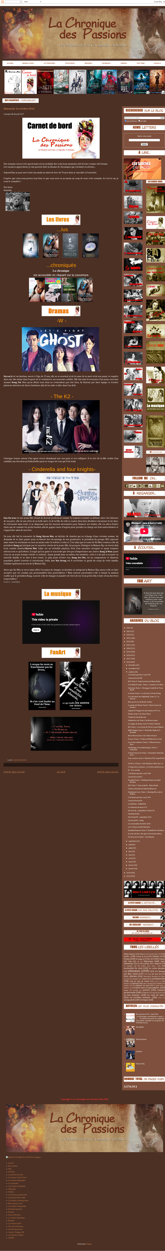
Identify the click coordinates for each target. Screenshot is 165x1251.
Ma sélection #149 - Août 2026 (147, 1014)
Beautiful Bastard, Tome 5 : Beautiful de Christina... (146, 830)
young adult (129, 1000)
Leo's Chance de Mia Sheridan (139, 827)
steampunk (144, 992)
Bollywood (143, 954)
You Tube (11, 1172)
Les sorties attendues (157, 968)
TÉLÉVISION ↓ (70, 63)
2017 (128, 659)
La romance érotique (15, 1235)
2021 (128, 645)
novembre (132, 668)
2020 (128, 648)
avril (130, 858)
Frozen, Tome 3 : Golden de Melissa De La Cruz (145, 739)
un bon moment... (132, 995)
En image (139, 959)
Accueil (61, 772)
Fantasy (162, 959)
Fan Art (150, 959)
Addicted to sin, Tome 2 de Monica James (143, 720)
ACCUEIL (10, 63)
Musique (162, 971)
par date (143, 121)
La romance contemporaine (18, 1200)
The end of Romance (15, 1226)
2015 (128, 873)
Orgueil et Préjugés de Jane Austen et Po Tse (144, 711)
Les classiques (13, 1183)
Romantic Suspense (15, 1209)
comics (144, 979)
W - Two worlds (134, 770)
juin (130, 851)
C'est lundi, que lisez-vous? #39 (139, 797)
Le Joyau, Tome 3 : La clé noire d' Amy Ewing (144, 693)
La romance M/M (14, 1223)
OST (145, 974)
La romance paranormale (17, 1195)
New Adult (133, 974)
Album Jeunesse (129, 954)
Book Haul (153, 954)
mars (131, 862)
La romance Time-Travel (17, 1177)
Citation (155, 956)
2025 (128, 631)
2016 (128, 662)
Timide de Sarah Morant (137, 717)
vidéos (160, 997)
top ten (160, 992)
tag (153, 992)
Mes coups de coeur (15, 1203)
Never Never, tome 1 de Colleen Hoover (142, 736)
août (130, 845)
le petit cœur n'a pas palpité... (147, 988)
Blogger (89, 1244)
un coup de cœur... (156, 995)
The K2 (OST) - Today (136, 820)
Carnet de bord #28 (135, 678)
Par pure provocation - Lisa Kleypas (141, 837)
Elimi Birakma (141, 1039)
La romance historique (16, 1218)
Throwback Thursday (150, 976)
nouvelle (135, 990)
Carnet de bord (20, 760)
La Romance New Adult (16, 1198)
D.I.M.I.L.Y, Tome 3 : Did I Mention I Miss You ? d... (146, 763)
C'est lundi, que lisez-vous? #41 (139, 675)
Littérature (134, 971)
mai (130, 855)
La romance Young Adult (17, 1206)
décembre (132, 665)
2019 (128, 652)
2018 (128, 655)
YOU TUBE (141, 63)
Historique (148, 961)
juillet (131, 848)
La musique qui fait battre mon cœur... (140, 966)
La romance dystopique (16, 1180)
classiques (135, 979)
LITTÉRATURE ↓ (50, 63)
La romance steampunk (16, 1186)
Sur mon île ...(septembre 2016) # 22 (141, 810)
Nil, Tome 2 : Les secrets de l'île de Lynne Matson (146, 727)
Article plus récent (14, 772)
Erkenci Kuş (140, 1064)
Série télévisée (130, 976)
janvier (131, 868)
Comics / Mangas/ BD (16, 1232)
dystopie (135, 983)
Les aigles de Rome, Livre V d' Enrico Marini (144, 724)
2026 (128, 628)
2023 (128, 638)
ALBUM (11, 1238)
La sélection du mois (15, 1175)
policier (146, 990)
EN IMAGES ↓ (107, 63)
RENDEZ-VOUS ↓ (28, 63)
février (131, 865)
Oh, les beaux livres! (15, 1229)
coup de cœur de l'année (139, 981)
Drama (127, 959)
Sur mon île (156, 974)
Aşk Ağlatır (140, 1027)
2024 (128, 635)
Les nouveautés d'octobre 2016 (139, 824)
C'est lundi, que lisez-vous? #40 (139, 773)
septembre (133, 841)
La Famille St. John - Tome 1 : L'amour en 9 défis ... (146, 685)
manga (126, 990)
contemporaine (158, 979)
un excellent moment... (140, 997)
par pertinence (132, 121)
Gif (138, 961)
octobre (131, 672)
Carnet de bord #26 (135, 801)
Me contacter (13, 1166)
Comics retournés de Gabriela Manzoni (142, 789)
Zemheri (139, 1051)
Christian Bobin (133, 814)
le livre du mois (147, 983)
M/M (152, 971)
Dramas (11, 1212)
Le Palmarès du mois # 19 (137, 807)
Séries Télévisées (14, 1215)
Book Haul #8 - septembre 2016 (139, 817)
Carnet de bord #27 (135, 777)
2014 (128, 876)
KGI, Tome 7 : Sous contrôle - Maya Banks (143, 785)
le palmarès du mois (141, 985)
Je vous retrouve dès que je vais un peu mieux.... (145, 834)
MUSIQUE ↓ (89, 63)
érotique (144, 1000)
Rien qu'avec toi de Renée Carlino (140, 702)
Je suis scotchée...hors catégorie (149, 963)
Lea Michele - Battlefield (137, 804)
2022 (128, 641)
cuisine (156, 981)
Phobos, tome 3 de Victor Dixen (139, 714)
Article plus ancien (107, 772)
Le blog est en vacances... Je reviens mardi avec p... (146, 767)
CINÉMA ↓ (124, 63)
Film (130, 961)
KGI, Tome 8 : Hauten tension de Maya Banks (144, 681)
